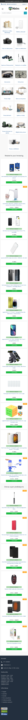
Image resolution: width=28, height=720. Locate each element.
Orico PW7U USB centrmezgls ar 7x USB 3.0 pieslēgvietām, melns (14, 508)
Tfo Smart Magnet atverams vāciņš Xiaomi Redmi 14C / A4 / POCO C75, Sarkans (14, 535)
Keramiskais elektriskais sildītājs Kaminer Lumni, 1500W (14, 616)
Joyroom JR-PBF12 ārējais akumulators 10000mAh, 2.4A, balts (14, 258)
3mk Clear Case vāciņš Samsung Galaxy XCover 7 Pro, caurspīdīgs (14, 231)
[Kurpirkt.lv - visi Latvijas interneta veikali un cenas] (4, 711)
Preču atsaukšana (6, 698)
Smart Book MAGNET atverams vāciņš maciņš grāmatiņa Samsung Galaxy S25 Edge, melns (14, 562)
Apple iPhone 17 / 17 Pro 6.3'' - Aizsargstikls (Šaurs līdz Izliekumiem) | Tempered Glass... (14, 313)
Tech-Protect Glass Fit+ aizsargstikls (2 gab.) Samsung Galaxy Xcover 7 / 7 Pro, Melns (14, 448)
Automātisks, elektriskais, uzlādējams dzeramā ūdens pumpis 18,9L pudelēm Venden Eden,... (14, 204)
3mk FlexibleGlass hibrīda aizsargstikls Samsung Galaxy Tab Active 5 (14, 177)
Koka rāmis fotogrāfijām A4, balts (14, 643)
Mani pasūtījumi (13, 4)
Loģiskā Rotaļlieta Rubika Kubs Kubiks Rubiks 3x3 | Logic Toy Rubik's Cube (14, 421)
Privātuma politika (6, 700)
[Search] (25, 13)
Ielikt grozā (14, 182)
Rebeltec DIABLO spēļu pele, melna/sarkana (14, 589)
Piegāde (4, 691)
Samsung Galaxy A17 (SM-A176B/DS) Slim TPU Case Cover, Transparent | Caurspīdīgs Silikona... (14, 285)
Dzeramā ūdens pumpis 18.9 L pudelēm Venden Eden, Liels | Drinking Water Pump (14, 475)
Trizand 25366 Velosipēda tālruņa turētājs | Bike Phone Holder (14, 367)
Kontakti (4, 4)
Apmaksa (4, 693)
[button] (24, 4)
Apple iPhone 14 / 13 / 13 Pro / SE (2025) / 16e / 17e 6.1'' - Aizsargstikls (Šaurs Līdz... (14, 340)
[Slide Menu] (2, 9)
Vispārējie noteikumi (7, 702)
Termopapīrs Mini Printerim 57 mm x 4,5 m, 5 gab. (14, 393)
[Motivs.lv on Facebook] (4, 714)
